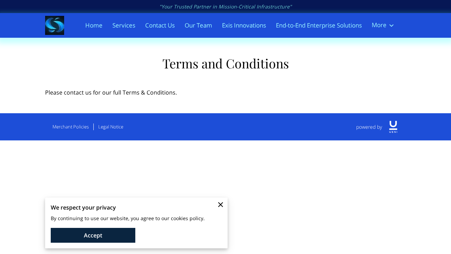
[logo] (393, 127)
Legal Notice (110, 126)
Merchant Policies (70, 126)
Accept (93, 235)
